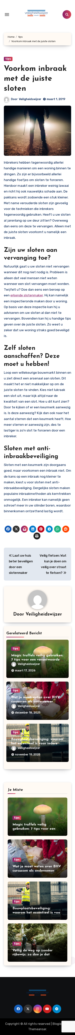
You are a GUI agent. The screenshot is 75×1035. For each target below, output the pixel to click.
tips (8, 58)
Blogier (57, 1024)
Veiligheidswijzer (30, 99)
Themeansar (37, 1029)
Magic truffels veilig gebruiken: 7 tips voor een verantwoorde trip (37, 660)
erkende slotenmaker (26, 295)
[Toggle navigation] (7, 14)
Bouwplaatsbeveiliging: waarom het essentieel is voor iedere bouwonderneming (37, 743)
